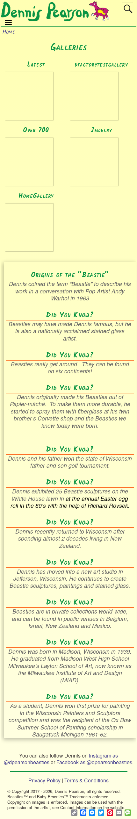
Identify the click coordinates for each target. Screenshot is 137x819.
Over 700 (36, 130)
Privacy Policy (44, 780)
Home (8, 32)
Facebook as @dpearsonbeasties (94, 762)
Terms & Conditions (86, 780)
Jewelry (101, 130)
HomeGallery (36, 196)
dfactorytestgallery (101, 65)
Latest (36, 65)
